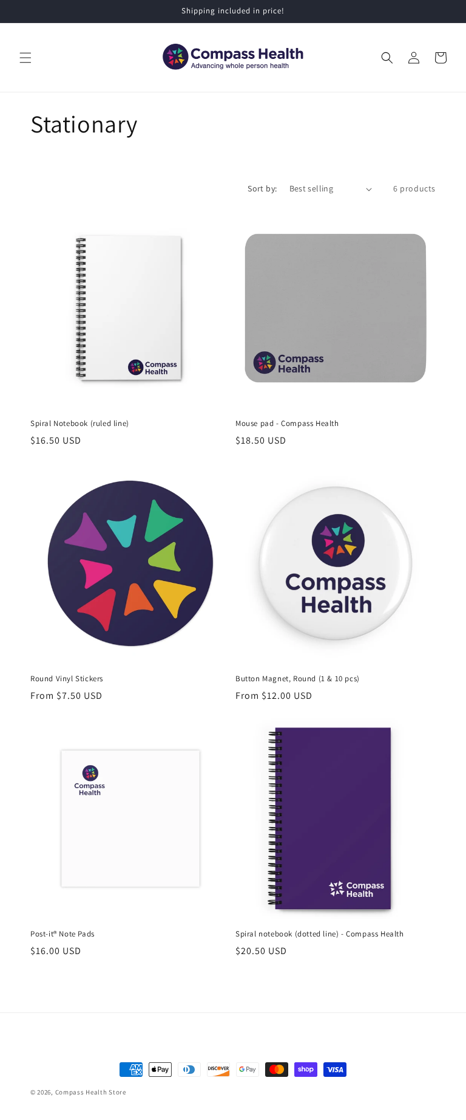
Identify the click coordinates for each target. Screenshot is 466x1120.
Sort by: (262, 188)
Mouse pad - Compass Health (287, 423)
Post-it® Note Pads (62, 934)
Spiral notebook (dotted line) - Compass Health (319, 934)
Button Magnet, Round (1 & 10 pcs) (297, 679)
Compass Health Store (90, 1092)
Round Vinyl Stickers (66, 679)
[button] (25, 57)
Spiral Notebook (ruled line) (79, 423)
